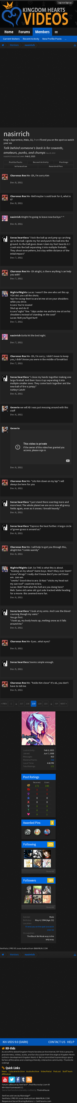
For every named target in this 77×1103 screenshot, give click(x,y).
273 (50, 844)
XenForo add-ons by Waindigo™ (16, 1095)
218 (27, 703)
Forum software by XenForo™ (15, 1084)
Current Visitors (11, 38)
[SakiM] (37, 889)
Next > (64, 703)
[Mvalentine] (28, 899)
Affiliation (6, 1074)
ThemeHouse (43, 1090)
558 (52, 759)
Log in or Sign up (65, 2)
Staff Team (67, 1071)
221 (45, 703)
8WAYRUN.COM (41, 948)
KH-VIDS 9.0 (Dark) (15, 1042)
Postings (63, 162)
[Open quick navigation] (75, 45)
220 (39, 703)
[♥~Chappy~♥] (28, 889)
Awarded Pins (56, 166)
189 (50, 880)
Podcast (57, 1071)
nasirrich (15, 216)
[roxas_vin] (46, 889)
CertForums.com (43, 1101)
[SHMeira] (46, 899)
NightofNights (18, 292)
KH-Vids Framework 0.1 (12, 1087)
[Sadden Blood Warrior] (28, 854)
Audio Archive (32, 1071)
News (4, 1071)
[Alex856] (28, 863)
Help (70, 1042)
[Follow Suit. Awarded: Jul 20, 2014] (37, 835)
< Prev (4, 703)
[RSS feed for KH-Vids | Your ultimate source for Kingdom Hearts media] (29, 1079)
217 (21, 703)
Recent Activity (41, 162)
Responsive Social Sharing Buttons (17, 1101)
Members (42, 31)
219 (33, 703)
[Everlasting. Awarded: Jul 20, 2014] (27, 835)
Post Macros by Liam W (39, 1084)
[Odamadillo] (37, 899)
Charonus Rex (18, 175)
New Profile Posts (52, 38)
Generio (15, 407)
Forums (24, 31)
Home (8, 31)
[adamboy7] (46, 854)
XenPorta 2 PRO (7, 948)
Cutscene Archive (17, 1071)
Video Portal (46, 1071)
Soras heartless (19, 237)
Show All (50, 871)
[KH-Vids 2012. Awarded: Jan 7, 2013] (47, 835)
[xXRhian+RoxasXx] (46, 863)
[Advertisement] (38, 88)
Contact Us (56, 1042)
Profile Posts (15, 162)
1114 (56, 704)
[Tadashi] (37, 854)
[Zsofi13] (37, 863)
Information (21, 166)
